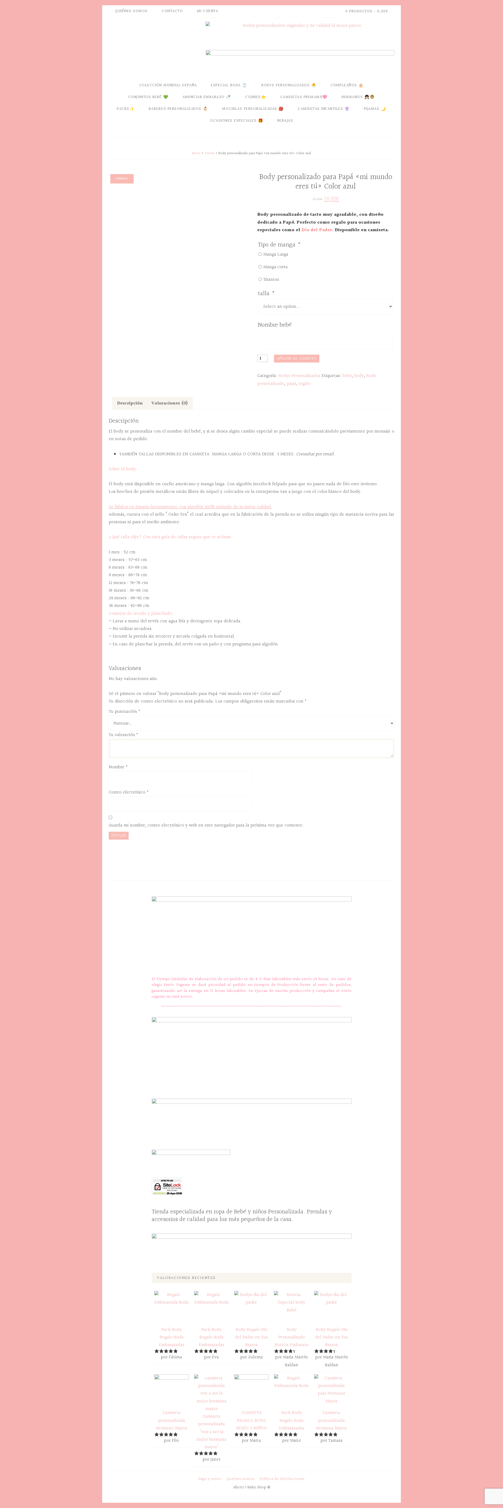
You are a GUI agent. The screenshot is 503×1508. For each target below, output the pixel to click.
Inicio (196, 153)
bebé (347, 376)
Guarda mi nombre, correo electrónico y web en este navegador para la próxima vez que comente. (206, 825)
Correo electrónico (129, 792)
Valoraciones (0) (169, 403)
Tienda (209, 153)
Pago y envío (210, 1479)
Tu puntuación (124, 711)
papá (291, 383)
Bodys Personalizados (299, 376)
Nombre (118, 767)
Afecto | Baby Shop (156, 48)
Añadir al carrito (297, 358)
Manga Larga (275, 254)
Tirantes (271, 279)
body (359, 376)
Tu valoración (123, 735)
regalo (304, 383)
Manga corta (275, 267)
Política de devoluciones (282, 1479)
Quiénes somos (240, 1479)
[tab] (130, 403)
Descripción (130, 403)
